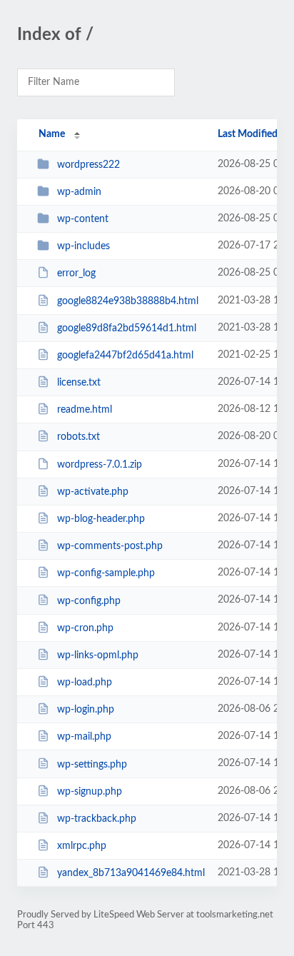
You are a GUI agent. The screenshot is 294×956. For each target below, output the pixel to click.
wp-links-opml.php (97, 655)
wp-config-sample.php (106, 573)
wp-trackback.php (96, 819)
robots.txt (78, 437)
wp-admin (79, 192)
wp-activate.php (92, 492)
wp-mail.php (84, 737)
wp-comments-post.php (110, 546)
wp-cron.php (85, 628)
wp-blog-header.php (101, 519)
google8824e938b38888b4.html (127, 301)
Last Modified (248, 134)
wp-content (82, 219)
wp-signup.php (89, 792)
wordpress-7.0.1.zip (99, 465)
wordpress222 (88, 165)
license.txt (79, 383)
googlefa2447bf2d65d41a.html (125, 356)
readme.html (84, 410)
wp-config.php (89, 600)
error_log (76, 273)
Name (52, 134)
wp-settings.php (92, 764)
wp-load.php (84, 683)
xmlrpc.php (81, 846)
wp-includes (83, 246)
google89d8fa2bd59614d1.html (126, 328)
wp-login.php (85, 710)
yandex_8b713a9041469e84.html (130, 873)
